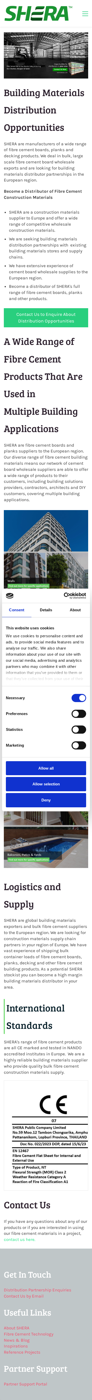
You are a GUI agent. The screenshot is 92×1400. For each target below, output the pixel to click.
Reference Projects (22, 1352)
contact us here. (19, 1239)
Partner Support (19, 1383)
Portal (41, 1383)
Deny (46, 800)
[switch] (79, 714)
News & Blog (17, 1340)
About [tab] (75, 610)
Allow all (46, 768)
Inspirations (16, 1346)
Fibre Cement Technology (28, 1334)
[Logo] (38, 13)
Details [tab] (46, 610)
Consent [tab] (16, 610)
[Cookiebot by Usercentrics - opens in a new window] (65, 595)
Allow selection (46, 784)
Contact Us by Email (24, 1296)
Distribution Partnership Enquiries (37, 1289)
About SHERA (16, 1327)
